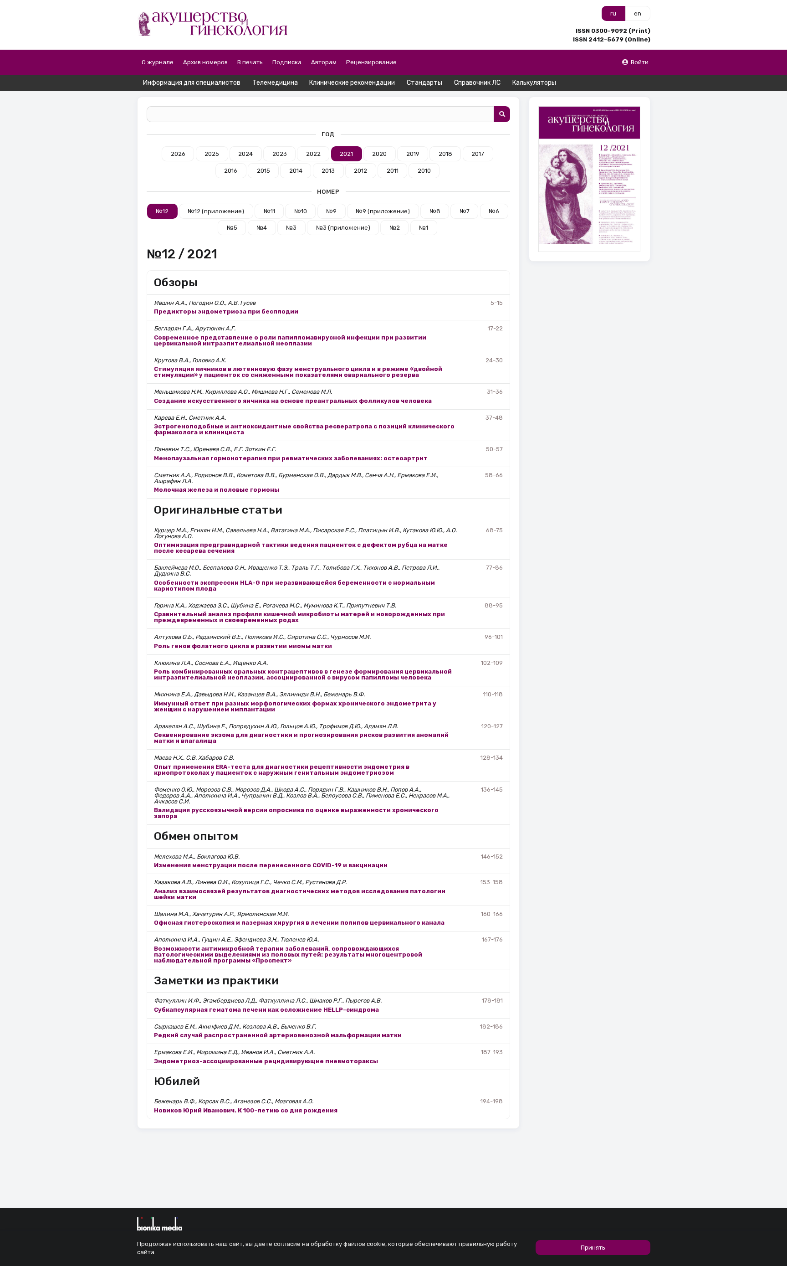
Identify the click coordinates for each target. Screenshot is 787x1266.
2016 (230, 170)
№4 (261, 227)
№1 (423, 227)
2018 (445, 153)
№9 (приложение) (383, 211)
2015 (263, 170)
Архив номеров (205, 62)
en (637, 13)
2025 (211, 153)
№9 (331, 211)
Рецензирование (371, 62)
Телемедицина (275, 83)
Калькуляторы (534, 83)
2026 (178, 153)
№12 (162, 211)
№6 (494, 211)
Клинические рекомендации (352, 83)
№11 (269, 211)
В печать (250, 62)
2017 (477, 153)
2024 (245, 153)
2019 (412, 153)
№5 (232, 227)
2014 (295, 170)
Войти (640, 62)
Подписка (287, 62)
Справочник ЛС (477, 83)
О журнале (158, 62)
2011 (393, 170)
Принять (593, 1247)
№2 (394, 227)
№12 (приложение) (216, 211)
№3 (291, 227)
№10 (300, 211)
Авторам (324, 62)
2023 (279, 153)
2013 (328, 170)
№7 (465, 211)
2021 (346, 153)
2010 (424, 170)
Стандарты (424, 83)
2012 (360, 170)
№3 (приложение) (343, 227)
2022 (313, 153)
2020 (379, 153)
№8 (434, 211)
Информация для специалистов (191, 83)
